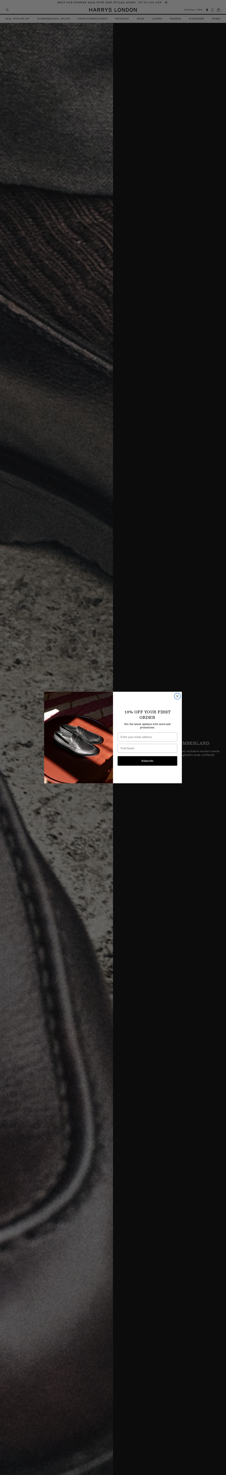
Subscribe (147, 760)
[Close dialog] (177, 696)
